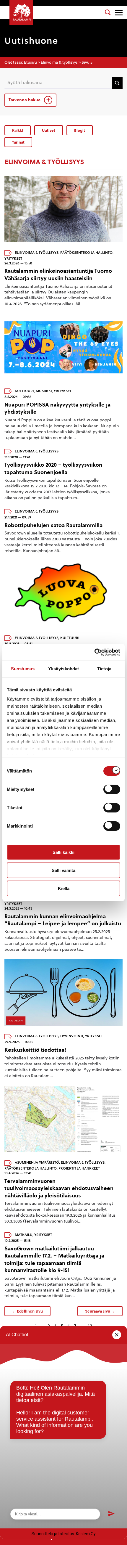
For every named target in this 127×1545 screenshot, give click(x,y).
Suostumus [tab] (23, 668)
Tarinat (18, 142)
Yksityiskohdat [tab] (63, 668)
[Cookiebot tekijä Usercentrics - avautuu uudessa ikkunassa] (94, 652)
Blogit (79, 130)
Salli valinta (63, 870)
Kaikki (17, 130)
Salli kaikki (63, 852)
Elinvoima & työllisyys (59, 62)
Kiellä (63, 888)
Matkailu (23, 1235)
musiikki (44, 391)
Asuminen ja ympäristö (37, 1163)
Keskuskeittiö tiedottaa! (35, 1050)
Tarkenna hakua (25, 99)
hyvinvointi (71, 1036)
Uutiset (48, 130)
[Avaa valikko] (119, 12)
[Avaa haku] (107, 12)
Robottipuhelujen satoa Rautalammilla (53, 525)
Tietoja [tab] (104, 668)
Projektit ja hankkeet (79, 1168)
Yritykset (13, 258)
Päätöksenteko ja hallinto (86, 252)
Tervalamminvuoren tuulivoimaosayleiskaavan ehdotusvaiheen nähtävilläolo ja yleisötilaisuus (58, 1188)
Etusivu (30, 62)
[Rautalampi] (21, 12)
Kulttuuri (24, 391)
